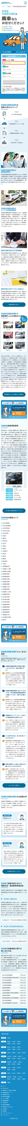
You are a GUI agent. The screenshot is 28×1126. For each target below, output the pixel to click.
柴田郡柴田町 (6, 576)
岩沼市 (4, 553)
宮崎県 (14, 1076)
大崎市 (4, 564)
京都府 (13, 1064)
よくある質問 (6, 1098)
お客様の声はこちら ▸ (14, 871)
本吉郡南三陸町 (6, 617)
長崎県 (13, 1079)
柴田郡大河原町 (6, 571)
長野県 (13, 1049)
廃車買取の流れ (6, 1094)
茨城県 (14, 1056)
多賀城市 (4, 551)
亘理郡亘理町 (6, 584)
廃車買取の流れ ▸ (14, 304)
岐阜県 (8, 1052)
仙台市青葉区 (6, 523)
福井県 (18, 1047)
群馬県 (8, 1058)
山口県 (8, 1067)
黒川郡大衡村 (6, 602)
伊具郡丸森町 (6, 581)
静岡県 (13, 1052)
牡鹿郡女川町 (6, 614)
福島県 (8, 1041)
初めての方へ (6, 1088)
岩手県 (13, 1043)
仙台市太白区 (6, 530)
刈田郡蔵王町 (6, 566)
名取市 (4, 546)
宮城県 (8, 6)
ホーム (3, 6)
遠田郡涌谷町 (6, 609)
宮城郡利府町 (6, 594)
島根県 (8, 1069)
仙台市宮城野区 (6, 525)
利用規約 (5, 1111)
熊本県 (8, 1079)
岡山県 (18, 1067)
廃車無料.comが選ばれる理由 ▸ (14, 394)
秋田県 (18, 1041)
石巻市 (4, 536)
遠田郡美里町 (6, 612)
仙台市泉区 (5, 533)
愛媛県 (18, 1073)
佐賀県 (18, 1079)
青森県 (18, 1043)
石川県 (18, 1049)
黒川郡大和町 (6, 597)
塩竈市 (4, 538)
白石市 (4, 543)
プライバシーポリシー (8, 1113)
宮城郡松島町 (6, 589)
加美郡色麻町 (6, 604)
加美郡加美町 (6, 607)
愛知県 (23, 1052)
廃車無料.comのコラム (8, 1107)
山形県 (13, 1041)
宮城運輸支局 (5, 920)
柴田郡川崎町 (6, 579)
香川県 (13, 1073)
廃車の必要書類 (6, 1096)
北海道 (8, 1038)
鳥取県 (13, 1069)
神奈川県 (9, 1056)
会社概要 (5, 1109)
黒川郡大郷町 (6, 599)
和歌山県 (9, 1062)
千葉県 (18, 1058)
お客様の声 (5, 1102)
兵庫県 (19, 1062)
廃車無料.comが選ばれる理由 (9, 1090)
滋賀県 (18, 1064)
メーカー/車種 (10, 60)
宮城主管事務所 (6, 941)
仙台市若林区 (6, 528)
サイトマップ (6, 1115)
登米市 (4, 556)
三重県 (18, 1052)
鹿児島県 (9, 1076)
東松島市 (4, 561)
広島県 (13, 1067)
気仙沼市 (4, 541)
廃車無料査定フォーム (8, 1092)
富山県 (8, 1047)
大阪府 (8, 1064)
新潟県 (13, 1047)
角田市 (4, 548)
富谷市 (4, 619)
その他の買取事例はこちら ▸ (14, 511)
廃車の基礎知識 (6, 1104)
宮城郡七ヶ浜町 (6, 591)
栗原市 (4, 558)
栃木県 (19, 1056)
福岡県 (23, 1079)
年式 (7, 66)
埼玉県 (13, 1058)
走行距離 (8, 73)
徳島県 (8, 1073)
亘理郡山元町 (6, 586)
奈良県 (14, 1062)
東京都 (23, 1058)
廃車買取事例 (6, 1100)
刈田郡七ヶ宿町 (6, 569)
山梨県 (8, 1049)
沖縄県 (8, 1082)
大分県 (19, 1076)
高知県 (23, 1073)
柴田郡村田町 (6, 574)
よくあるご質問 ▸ (14, 785)
